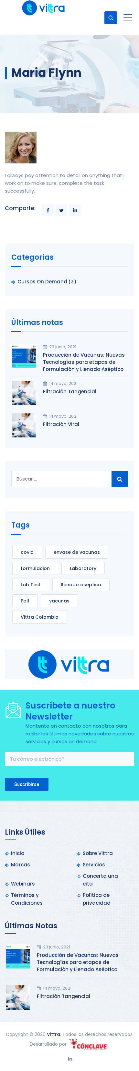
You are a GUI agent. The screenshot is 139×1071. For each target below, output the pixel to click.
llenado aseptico (81, 584)
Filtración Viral (61, 424)
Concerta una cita (100, 880)
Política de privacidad (97, 899)
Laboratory (83, 568)
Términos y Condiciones (27, 899)
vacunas (59, 601)
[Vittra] (43, 8)
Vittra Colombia (40, 617)
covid (27, 552)
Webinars (23, 883)
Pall (25, 601)
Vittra (53, 1034)
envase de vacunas (77, 552)
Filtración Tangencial (69, 391)
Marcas (20, 864)
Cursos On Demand (42, 281)
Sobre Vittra (98, 853)
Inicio (17, 853)
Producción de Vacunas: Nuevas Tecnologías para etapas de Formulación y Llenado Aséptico (84, 362)
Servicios (94, 864)
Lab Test (31, 584)
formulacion (35, 568)
